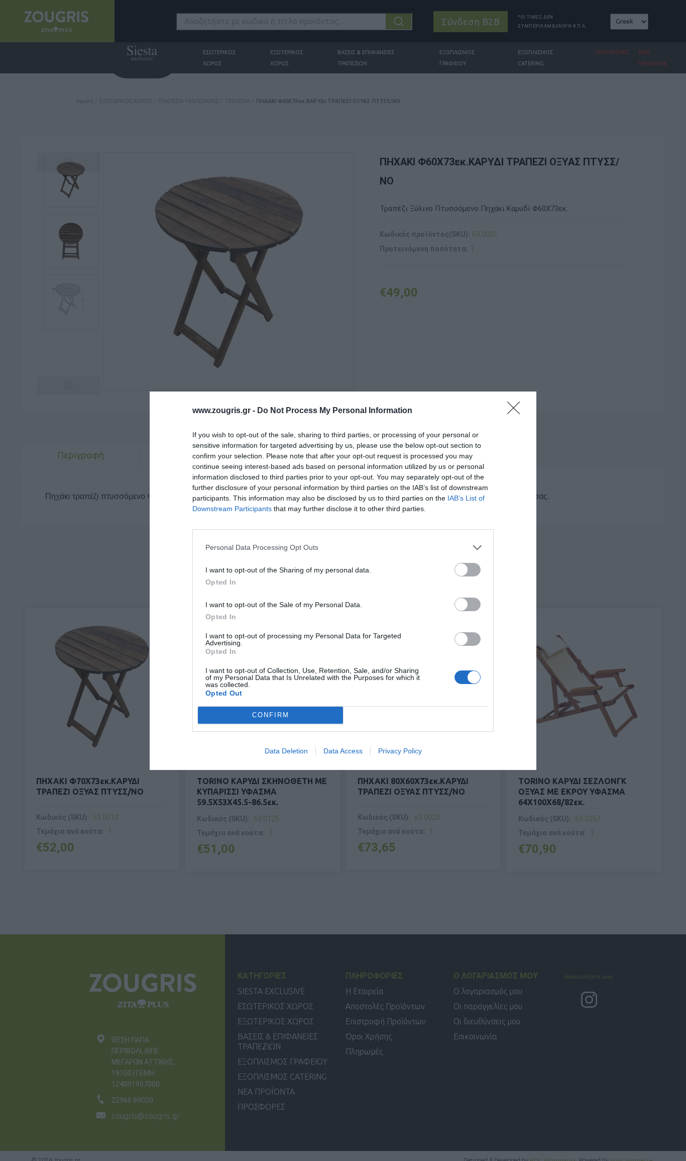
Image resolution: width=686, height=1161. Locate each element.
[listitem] (343, 547)
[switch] (467, 569)
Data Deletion (286, 751)
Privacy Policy (400, 751)
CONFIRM (270, 715)
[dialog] (343, 581)
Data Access (343, 751)
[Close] (516, 411)
